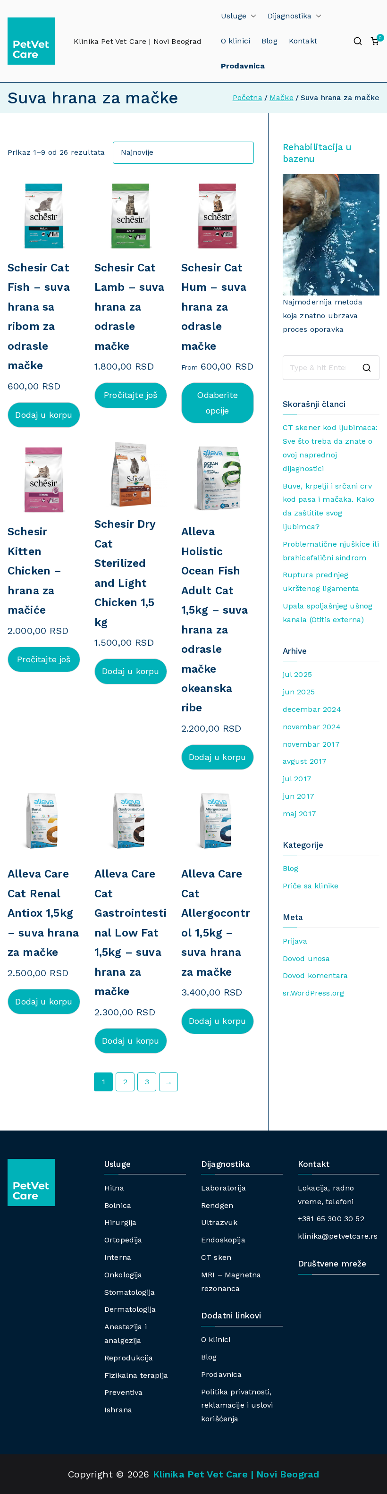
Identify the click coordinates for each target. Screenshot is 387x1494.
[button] (251, 16)
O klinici (235, 40)
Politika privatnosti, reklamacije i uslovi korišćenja (237, 1405)
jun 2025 (299, 691)
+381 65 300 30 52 (331, 1218)
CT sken (216, 1257)
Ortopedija (123, 1239)
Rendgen (217, 1205)
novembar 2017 (311, 744)
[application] (331, 234)
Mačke (281, 97)
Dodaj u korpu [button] (43, 415)
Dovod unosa (306, 958)
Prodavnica (221, 1374)
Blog (269, 40)
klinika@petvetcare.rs (338, 1236)
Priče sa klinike (311, 885)
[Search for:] (331, 368)
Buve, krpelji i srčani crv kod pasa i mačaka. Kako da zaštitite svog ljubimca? (329, 506)
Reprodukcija (128, 1357)
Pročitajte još (130, 395)
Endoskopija (223, 1239)
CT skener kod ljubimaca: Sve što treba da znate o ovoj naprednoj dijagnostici (330, 448)
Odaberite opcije (217, 402)
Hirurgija (120, 1222)
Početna (247, 97)
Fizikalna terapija (136, 1375)
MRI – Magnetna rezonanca (231, 1281)
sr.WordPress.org (314, 992)
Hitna (114, 1187)
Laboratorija (223, 1187)
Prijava (295, 941)
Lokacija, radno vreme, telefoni (326, 1194)
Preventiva (123, 1392)
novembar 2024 (312, 726)
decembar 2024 (312, 709)
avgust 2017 (305, 761)
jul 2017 (297, 778)
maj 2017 (299, 813)
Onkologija (123, 1274)
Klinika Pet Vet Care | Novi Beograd (138, 41)
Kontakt (303, 40)
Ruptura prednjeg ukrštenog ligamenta (321, 581)
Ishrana (118, 1409)
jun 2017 (298, 796)
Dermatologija (130, 1309)
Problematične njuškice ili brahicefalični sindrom (331, 551)
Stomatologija (129, 1292)
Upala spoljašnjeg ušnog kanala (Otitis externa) (328, 612)
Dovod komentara (315, 975)
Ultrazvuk (219, 1222)
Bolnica (117, 1205)
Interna (117, 1257)
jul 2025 (297, 674)
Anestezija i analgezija (125, 1333)
